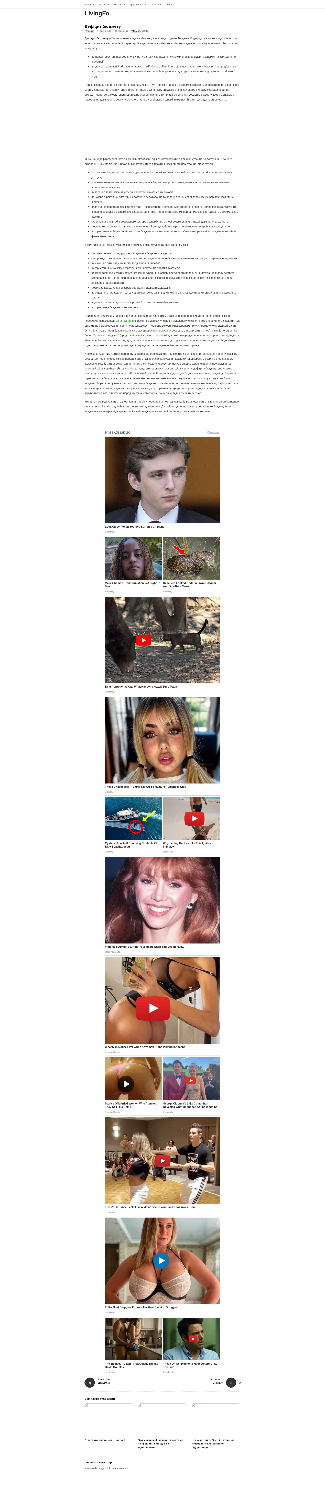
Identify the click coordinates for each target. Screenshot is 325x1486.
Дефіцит (218, 1382)
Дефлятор (104, 1382)
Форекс (171, 4)
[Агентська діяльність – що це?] (109, 1419)
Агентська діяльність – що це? (105, 1439)
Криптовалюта (138, 4)
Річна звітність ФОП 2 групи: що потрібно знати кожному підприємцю (213, 1443)
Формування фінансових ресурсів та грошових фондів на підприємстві (160, 1443)
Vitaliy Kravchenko (139, 30)
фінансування (125, 321)
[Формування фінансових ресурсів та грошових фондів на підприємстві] (162, 1419)
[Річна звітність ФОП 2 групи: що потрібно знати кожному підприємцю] (216, 1419)
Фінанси (89, 4)
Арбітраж (104, 4)
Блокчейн (119, 4)
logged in (104, 1468)
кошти (127, 330)
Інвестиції (156, 4)
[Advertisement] (162, 129)
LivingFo (97, 12)
